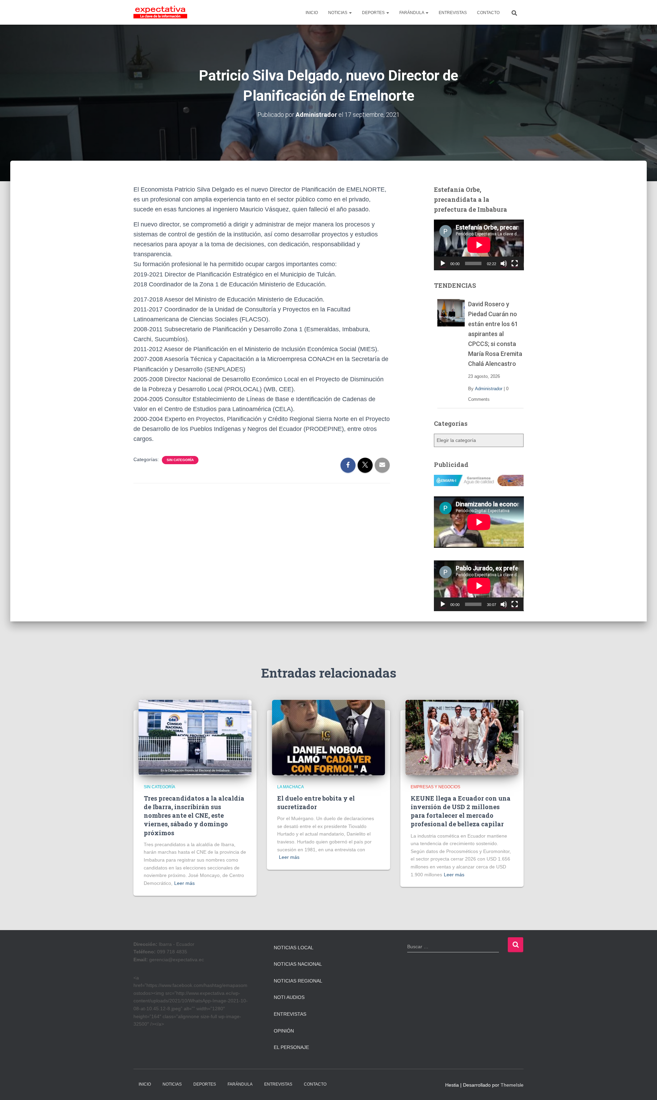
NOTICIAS (338, 12)
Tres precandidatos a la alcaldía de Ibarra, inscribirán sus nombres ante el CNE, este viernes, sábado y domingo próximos (194, 815)
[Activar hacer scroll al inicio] (643, 1086)
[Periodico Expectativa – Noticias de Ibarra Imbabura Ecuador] (160, 12)
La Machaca (290, 786)
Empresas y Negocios (435, 786)
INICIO (312, 12)
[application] (479, 245)
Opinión (284, 1031)
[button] (350, 12)
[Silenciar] (503, 263)
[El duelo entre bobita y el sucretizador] (328, 737)
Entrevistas (290, 1014)
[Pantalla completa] (514, 263)
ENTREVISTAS (453, 12)
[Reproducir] (442, 263)
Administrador (488, 388)
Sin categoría (180, 460)
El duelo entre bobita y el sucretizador (316, 802)
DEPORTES (374, 12)
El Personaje (291, 1047)
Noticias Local (293, 947)
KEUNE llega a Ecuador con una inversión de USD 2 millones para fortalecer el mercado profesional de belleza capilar (461, 811)
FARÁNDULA (412, 12)
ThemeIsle (512, 1085)
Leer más (184, 883)
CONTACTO (488, 12)
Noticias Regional (298, 981)
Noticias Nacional (298, 964)
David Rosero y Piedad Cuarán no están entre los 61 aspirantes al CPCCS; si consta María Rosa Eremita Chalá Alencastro (495, 334)
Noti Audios (289, 997)
